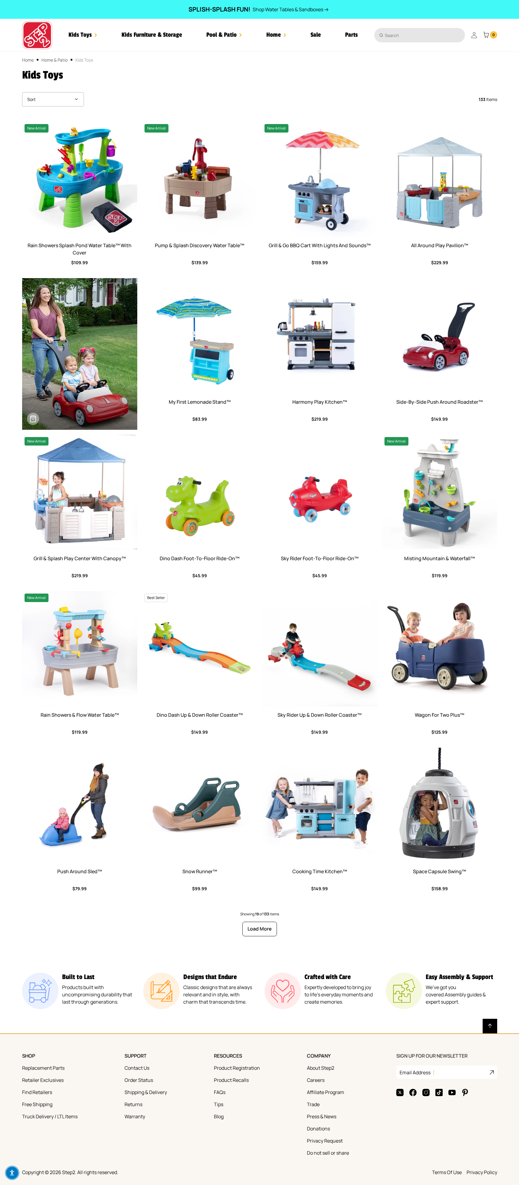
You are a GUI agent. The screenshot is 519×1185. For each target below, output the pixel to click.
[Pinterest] (465, 1092)
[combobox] (419, 35)
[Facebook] (413, 1092)
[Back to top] (490, 1026)
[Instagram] (426, 1092)
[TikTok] (439, 1092)
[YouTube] (452, 1092)
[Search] (381, 35)
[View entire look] (33, 419)
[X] (400, 1092)
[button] (82, 35)
